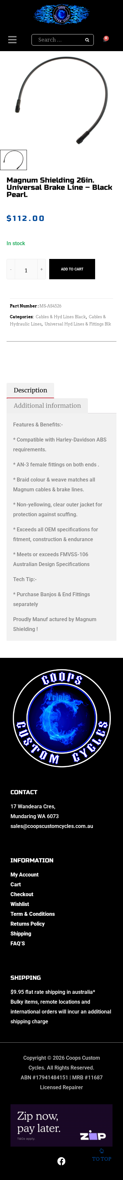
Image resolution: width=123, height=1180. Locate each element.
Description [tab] (30, 390)
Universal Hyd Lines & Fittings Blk (78, 324)
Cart (15, 884)
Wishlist (19, 904)
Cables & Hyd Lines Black (61, 316)
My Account (24, 875)
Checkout (21, 894)
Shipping (20, 934)
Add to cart (72, 269)
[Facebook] (61, 1161)
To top (101, 1159)
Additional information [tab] (47, 405)
